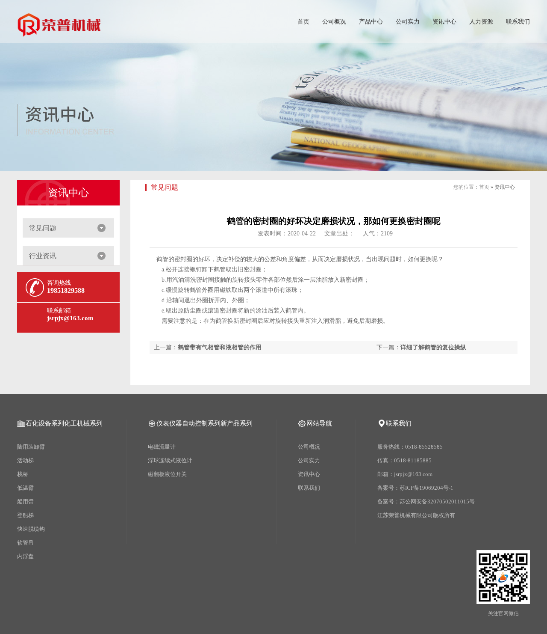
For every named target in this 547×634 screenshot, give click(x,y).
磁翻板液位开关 (167, 474)
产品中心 (371, 21)
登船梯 (25, 515)
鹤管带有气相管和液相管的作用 (220, 347)
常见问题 (42, 228)
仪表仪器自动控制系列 (188, 423)
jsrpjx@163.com (70, 318)
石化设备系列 (45, 423)
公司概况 (334, 21)
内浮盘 (25, 556)
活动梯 (25, 460)
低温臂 (25, 488)
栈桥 (22, 474)
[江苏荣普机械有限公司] (60, 32)
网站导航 (319, 423)
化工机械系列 (83, 423)
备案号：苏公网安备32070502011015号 (426, 501)
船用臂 (25, 501)
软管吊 (25, 542)
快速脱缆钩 (31, 529)
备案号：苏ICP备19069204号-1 (415, 488)
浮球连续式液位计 (170, 460)
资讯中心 (444, 21)
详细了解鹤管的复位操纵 (433, 347)
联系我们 (518, 21)
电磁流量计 (162, 447)
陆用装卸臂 (31, 447)
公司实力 (408, 21)
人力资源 (481, 21)
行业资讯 (42, 255)
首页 (303, 21)
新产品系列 (237, 423)
